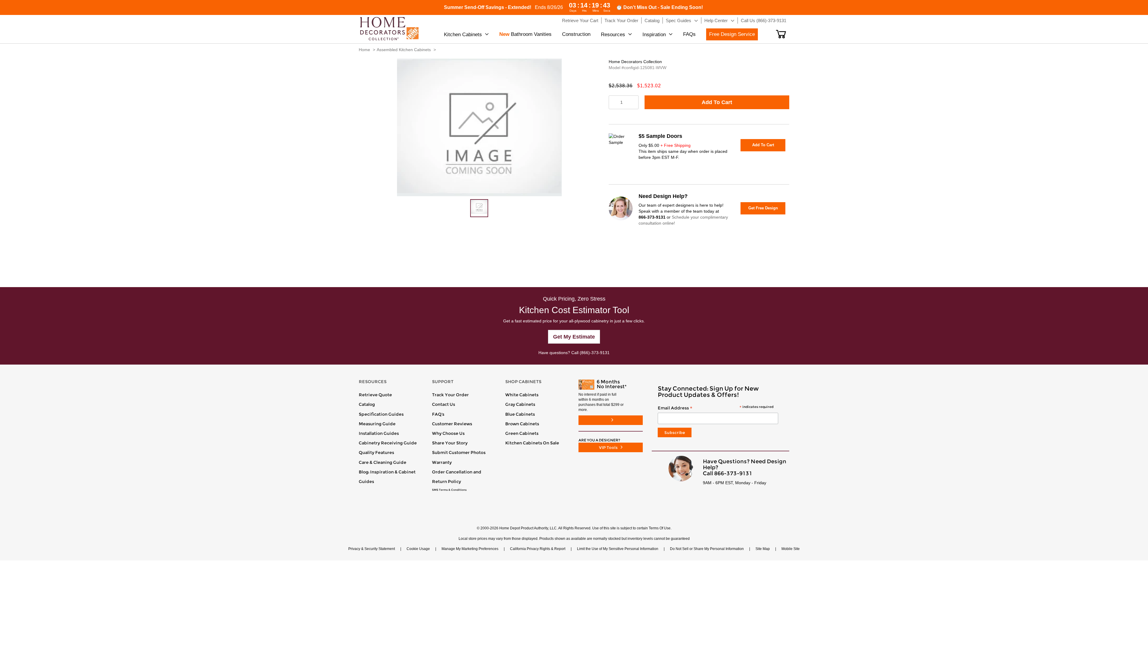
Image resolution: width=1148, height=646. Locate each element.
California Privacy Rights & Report (537, 549)
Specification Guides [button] (381, 414)
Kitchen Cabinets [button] (463, 34)
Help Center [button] (716, 20)
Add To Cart (717, 102)
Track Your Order (450, 394)
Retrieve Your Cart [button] (580, 20)
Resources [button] (613, 34)
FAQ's (438, 414)
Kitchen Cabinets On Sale (532, 443)
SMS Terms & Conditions (449, 489)
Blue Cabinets (520, 414)
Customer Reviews (452, 423)
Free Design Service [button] (732, 34)
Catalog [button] (652, 20)
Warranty (442, 462)
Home (364, 49)
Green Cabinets (521, 433)
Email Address (715, 408)
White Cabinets (521, 394)
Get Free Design (763, 208)
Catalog (367, 404)
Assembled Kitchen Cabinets (404, 49)
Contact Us (443, 404)
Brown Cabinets (522, 423)
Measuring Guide (377, 423)
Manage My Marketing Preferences (470, 549)
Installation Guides (379, 433)
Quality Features (376, 452)
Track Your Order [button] (621, 20)
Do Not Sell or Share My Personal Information (707, 549)
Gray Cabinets (520, 404)
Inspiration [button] (654, 34)
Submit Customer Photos (459, 452)
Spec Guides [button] (678, 20)
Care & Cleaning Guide (382, 462)
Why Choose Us (448, 433)
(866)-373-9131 (595, 352)
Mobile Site (790, 549)
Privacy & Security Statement (371, 549)
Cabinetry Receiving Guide (388, 443)
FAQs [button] (689, 34)
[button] (781, 34)
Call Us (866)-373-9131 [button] (763, 20)
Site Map (762, 549)
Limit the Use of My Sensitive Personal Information (617, 549)
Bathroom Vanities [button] (525, 34)
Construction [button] (576, 34)
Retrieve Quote (375, 394)
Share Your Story (450, 443)
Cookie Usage (418, 549)
